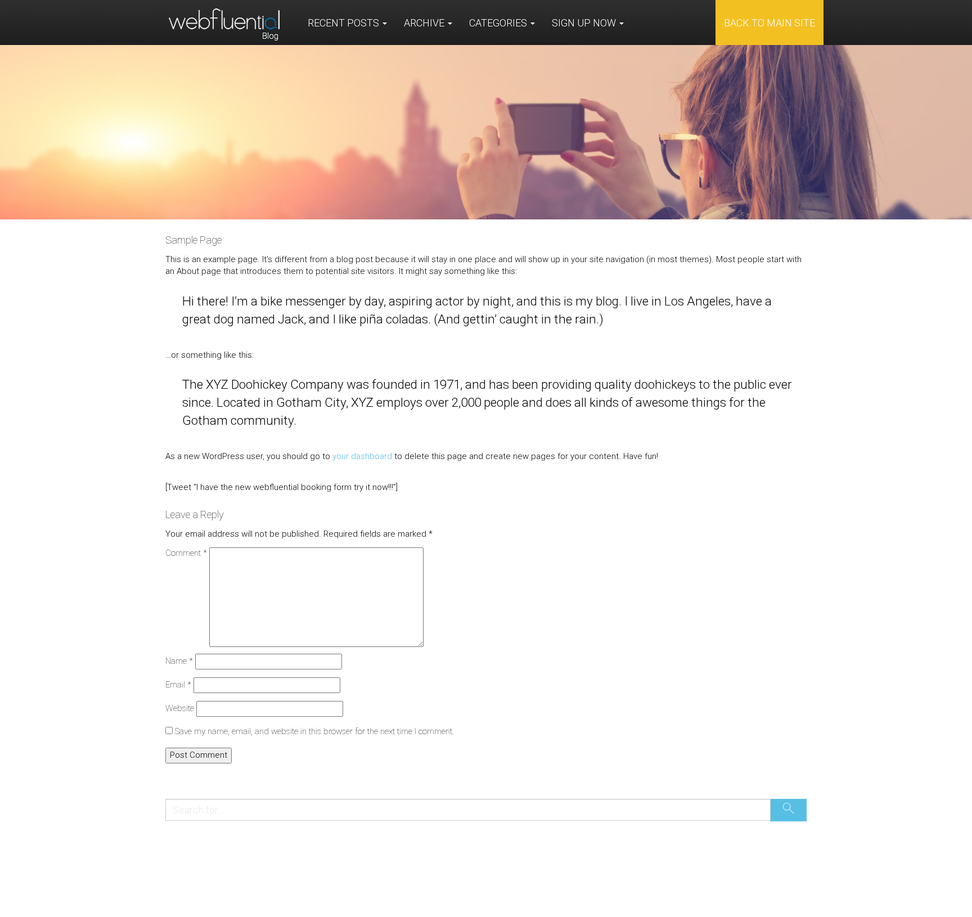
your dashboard (362, 456)
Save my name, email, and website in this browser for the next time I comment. (314, 731)
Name (179, 661)
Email (178, 685)
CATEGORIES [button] (499, 23)
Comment (186, 553)
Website (179, 708)
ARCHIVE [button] (425, 23)
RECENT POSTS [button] (344, 23)
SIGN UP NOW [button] (585, 23)
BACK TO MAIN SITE (769, 23)
